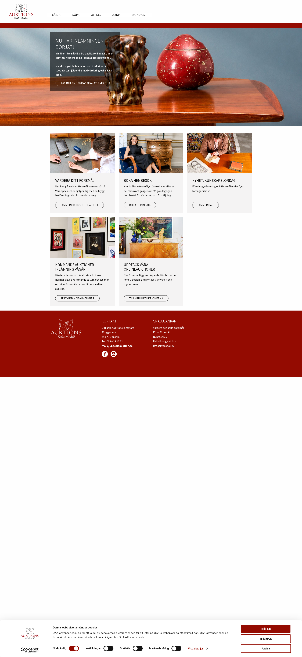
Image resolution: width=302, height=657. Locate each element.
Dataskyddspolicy (163, 346)
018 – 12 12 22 (115, 341)
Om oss (96, 14)
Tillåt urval (266, 638)
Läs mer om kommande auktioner (82, 83)
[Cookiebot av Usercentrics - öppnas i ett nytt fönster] (29, 650)
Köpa (76, 14)
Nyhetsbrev (160, 337)
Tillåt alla (265, 628)
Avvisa (266, 648)
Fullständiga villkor (164, 341)
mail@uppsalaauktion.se (117, 346)
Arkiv (116, 14)
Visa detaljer (195, 648)
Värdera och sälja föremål (168, 327)
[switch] (108, 648)
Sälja (56, 14)
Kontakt (139, 14)
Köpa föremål (161, 332)
